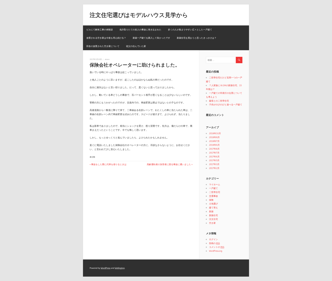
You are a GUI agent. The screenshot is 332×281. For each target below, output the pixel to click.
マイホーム (214, 184)
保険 (211, 199)
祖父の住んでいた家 (136, 46)
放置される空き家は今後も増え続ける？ (106, 37)
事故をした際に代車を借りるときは (108, 164)
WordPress (105, 268)
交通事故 (213, 196)
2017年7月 (214, 152)
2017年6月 (214, 156)
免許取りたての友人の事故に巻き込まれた (140, 29)
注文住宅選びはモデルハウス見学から (139, 14)
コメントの (216, 247)
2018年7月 (214, 141)
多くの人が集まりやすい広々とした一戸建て (190, 29)
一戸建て (213, 188)
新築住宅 (213, 215)
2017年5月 (214, 160)
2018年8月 (214, 137)
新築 (211, 211)
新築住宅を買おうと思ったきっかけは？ (196, 37)
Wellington (120, 268)
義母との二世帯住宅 (219, 100)
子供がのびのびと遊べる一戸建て (225, 104)
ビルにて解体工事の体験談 (99, 29)
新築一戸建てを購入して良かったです (151, 37)
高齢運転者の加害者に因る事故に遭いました (169, 164)
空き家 (212, 223)
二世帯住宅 (214, 192)
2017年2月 (214, 168)
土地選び (213, 203)
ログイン (213, 239)
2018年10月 (215, 133)
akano (107, 59)
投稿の (214, 243)
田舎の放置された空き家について (102, 46)
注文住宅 (213, 219)
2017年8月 (214, 148)
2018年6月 (214, 144)
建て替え (213, 207)
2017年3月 (214, 164)
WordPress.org (215, 250)
